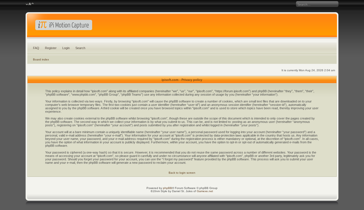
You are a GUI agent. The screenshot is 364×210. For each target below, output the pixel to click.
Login (66, 48)
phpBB (167, 188)
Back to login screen (182, 172)
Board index (41, 59)
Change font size (30, 4)
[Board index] (182, 26)
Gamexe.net (205, 191)
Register (51, 48)
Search (80, 48)
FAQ (36, 48)
